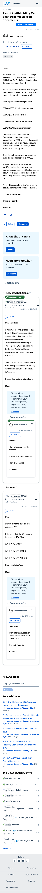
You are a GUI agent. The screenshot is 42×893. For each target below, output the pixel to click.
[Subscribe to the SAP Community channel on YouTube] (23, 861)
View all (6, 848)
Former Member (16, 36)
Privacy (10, 868)
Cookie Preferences (10, 887)
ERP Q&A (8, 9)
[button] (23, 46)
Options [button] (38, 25)
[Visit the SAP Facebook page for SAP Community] (15, 861)
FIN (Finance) (8, 56)
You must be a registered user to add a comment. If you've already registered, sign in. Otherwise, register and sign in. (20, 400)
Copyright (10, 874)
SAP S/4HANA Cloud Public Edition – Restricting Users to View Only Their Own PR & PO (21, 745)
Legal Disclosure (31, 874)
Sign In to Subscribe (26, 25)
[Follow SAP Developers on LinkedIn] (27, 861)
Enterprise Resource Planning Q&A (18, 708)
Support (31, 881)
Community (16, 3)
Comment (23, 224)
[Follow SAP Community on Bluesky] (19, 861)
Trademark (10, 881)
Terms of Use (31, 868)
